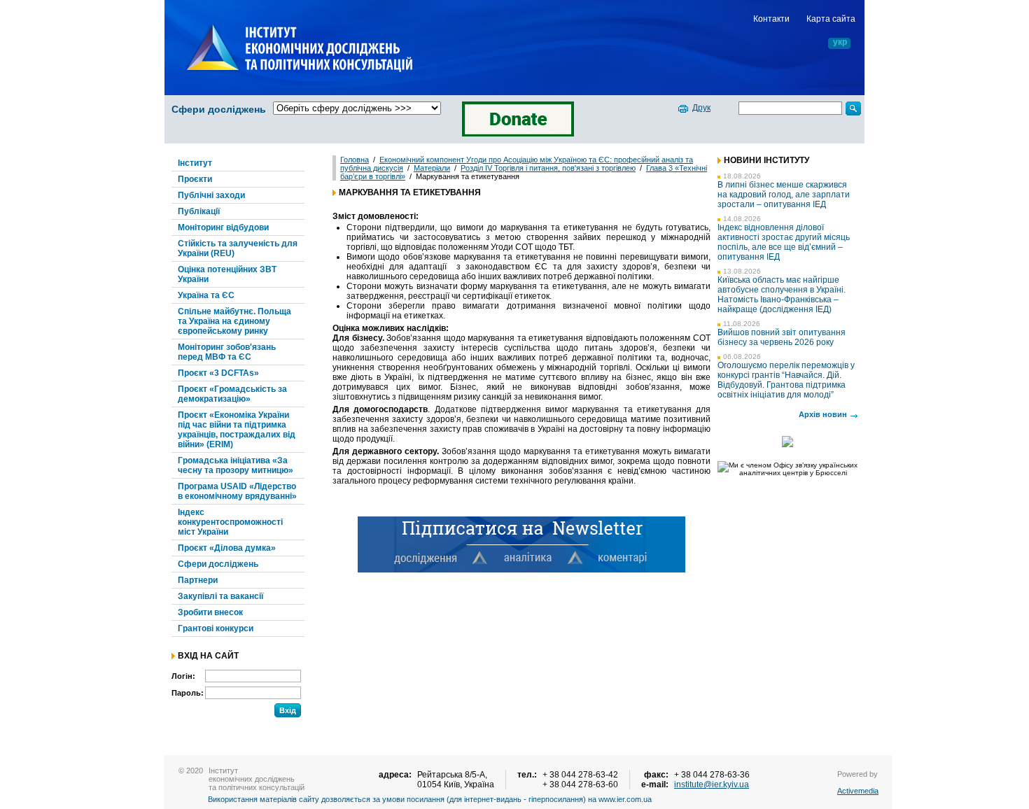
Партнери (198, 580)
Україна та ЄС (206, 295)
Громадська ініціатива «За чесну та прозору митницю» (235, 465)
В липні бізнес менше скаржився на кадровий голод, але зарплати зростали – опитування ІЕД (784, 194)
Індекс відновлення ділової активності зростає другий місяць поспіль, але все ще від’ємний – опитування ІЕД (784, 242)
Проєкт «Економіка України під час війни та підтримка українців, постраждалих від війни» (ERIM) (236, 429)
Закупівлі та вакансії (220, 596)
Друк (701, 108)
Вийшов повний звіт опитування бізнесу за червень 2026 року (782, 337)
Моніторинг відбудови (223, 227)
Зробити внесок (210, 612)
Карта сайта (830, 19)
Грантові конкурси (215, 628)
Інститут (195, 163)
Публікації (199, 211)
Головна (354, 159)
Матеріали (432, 168)
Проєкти (195, 179)
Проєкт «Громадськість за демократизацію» (232, 394)
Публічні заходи (211, 195)
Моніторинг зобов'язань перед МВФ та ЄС (227, 352)
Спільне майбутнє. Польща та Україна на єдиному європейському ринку (234, 321)
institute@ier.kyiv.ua (711, 784)
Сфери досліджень (219, 109)
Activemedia (857, 791)
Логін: (183, 676)
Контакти (771, 19)
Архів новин (823, 414)
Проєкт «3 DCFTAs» (218, 373)
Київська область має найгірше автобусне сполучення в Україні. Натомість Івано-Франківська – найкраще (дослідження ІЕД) (782, 294)
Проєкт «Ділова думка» (227, 548)
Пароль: (188, 693)
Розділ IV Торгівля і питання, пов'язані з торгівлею (548, 168)
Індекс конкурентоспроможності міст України (230, 522)
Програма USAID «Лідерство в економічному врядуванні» (237, 491)
